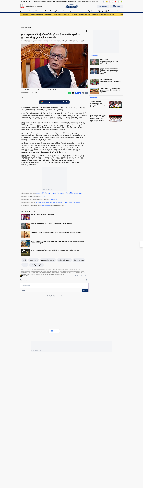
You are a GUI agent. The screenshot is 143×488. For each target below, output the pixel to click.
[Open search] (24, 1)
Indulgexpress (81, 1)
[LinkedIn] (79, 93)
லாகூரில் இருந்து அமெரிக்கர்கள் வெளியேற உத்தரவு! (59, 193)
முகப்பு (22, 11)
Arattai (70, 202)
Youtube (54, 202)
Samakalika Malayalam (61, 1)
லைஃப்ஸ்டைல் (79, 11)
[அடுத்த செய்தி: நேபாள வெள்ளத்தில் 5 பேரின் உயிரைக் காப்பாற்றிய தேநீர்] (141, 244)
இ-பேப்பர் (117, 6)
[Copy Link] (86, 93)
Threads (65, 202)
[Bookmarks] (26, 1)
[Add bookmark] (87, 31)
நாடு (24, 260)
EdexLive (88, 1)
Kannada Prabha (51, 1)
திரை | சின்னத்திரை (52, 11)
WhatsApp (54, 199)
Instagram (49, 202)
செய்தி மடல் (104, 6)
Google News (76, 202)
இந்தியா (108, 11)
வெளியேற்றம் (79, 260)
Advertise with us (47, 189)
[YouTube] (116, 1)
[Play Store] (122, 1)
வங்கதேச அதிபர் (37, 265)
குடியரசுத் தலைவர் (48, 260)
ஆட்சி (25, 265)
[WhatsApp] (119, 1)
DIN (22, 97)
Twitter (43, 202)
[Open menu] (21, 1)
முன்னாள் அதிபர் (64, 260)
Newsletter (44, 196)
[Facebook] (104, 1)
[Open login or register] (29, 1)
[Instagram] (110, 1)
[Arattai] (107, 1)
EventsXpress (95, 1)
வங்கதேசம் (34, 260)
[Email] (83, 93)
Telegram (60, 202)
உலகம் (115, 11)
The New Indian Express (40, 1)
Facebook (38, 202)
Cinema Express (72, 1)
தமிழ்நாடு (100, 11)
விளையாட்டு (66, 11)
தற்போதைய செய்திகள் (35, 11)
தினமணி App (46, 205)
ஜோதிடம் (91, 11)
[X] (113, 1)
